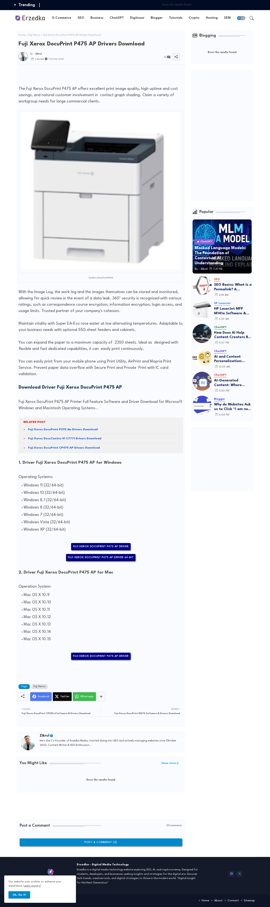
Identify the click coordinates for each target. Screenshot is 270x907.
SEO (81, 18)
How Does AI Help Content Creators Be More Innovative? (232, 335)
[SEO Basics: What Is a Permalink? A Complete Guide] (202, 285)
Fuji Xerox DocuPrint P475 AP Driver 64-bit (101, 557)
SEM (227, 18)
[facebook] (231, 874)
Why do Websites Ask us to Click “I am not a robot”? (232, 407)
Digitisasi (137, 18)
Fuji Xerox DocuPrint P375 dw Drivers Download (63, 429)
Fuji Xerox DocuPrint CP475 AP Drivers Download (64, 447)
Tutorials (175, 18)
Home (22, 35)
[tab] (61, 18)
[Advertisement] (95, 74)
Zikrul (44, 735)
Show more (169, 763)
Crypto (194, 18)
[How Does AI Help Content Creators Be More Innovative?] (202, 333)
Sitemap (249, 900)
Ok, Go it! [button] (19, 895)
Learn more (31, 885)
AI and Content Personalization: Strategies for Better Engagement (232, 359)
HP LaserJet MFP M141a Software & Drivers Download (230, 311)
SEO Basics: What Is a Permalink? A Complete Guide (233, 287)
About (218, 900)
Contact (233, 900)
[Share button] (101, 696)
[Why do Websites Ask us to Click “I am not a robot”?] (202, 405)
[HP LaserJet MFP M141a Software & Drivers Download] (202, 309)
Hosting (212, 18)
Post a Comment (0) (100, 842)
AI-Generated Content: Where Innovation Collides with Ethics (231, 383)
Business (96, 18)
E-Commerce (61, 18)
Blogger (157, 18)
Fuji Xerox (34, 35)
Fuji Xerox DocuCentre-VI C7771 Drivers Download (64, 438)
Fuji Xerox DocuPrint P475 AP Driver (101, 546)
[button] (241, 18)
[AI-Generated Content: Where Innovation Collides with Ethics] (202, 381)
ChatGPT (117, 18)
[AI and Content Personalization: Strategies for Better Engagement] (202, 357)
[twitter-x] (239, 874)
